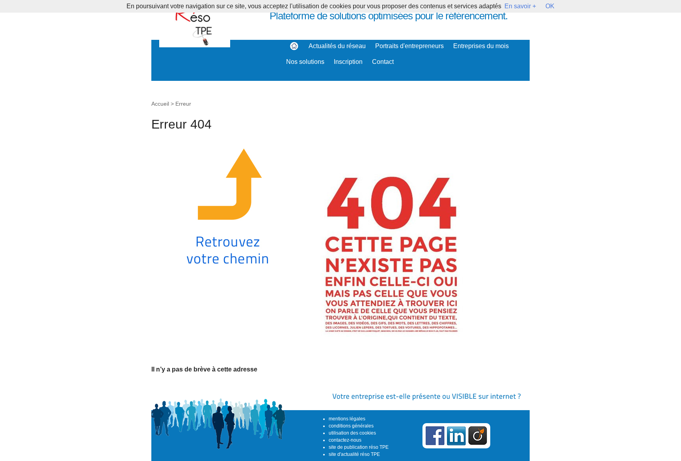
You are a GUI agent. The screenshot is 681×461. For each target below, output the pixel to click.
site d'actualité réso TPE (354, 454)
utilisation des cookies (352, 433)
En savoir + (520, 6)
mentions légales (347, 419)
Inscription (348, 61)
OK (549, 6)
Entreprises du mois (481, 46)
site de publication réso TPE (359, 447)
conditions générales (351, 426)
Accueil (160, 104)
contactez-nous (345, 440)
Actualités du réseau (337, 46)
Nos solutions (305, 61)
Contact (383, 61)
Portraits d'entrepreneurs (409, 46)
